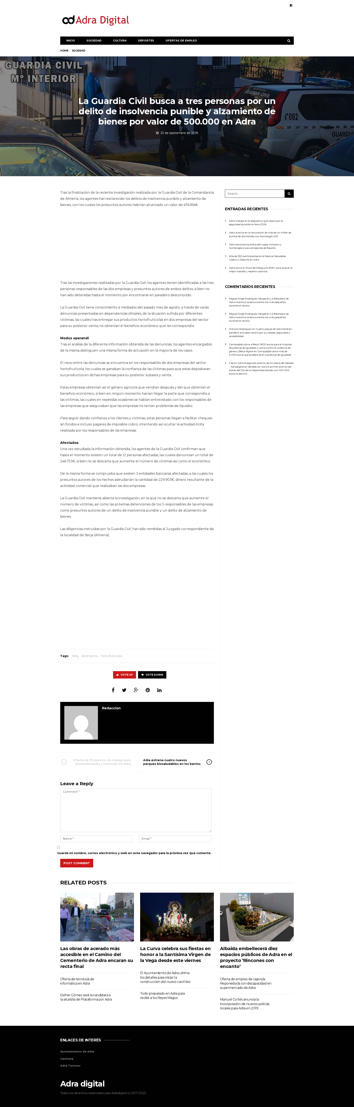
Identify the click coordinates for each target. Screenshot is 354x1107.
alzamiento (90, 656)
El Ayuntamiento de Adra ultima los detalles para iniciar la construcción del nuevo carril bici (165, 977)
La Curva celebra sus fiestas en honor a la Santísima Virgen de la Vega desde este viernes (175, 954)
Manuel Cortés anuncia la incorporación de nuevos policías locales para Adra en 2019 (244, 1003)
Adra (75, 656)
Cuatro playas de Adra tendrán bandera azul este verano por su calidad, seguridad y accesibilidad (260, 332)
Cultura (120, 40)
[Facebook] (291, 5)
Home (64, 50)
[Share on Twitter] (124, 690)
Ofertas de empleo (181, 40)
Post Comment (77, 863)
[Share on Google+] (136, 690)
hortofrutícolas (111, 656)
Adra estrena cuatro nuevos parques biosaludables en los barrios (172, 762)
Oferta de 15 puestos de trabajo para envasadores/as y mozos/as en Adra (102, 762)
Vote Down (154, 674)
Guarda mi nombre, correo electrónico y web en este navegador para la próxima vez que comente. (134, 853)
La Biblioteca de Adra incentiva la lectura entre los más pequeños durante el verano (259, 302)
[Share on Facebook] (113, 690)
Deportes (146, 40)
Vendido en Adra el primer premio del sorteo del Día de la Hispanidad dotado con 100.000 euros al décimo (260, 370)
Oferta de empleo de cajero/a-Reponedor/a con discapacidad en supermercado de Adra (245, 983)
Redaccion (111, 708)
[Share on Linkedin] (159, 690)
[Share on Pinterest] (148, 690)
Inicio (70, 40)
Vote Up (127, 674)
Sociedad (94, 40)
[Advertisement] (219, 20)
